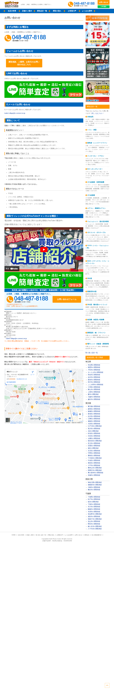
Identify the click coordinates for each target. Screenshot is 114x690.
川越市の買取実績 (94, 397)
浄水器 (89, 278)
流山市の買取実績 (94, 521)
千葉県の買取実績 (94, 497)
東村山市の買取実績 (95, 468)
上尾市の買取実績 (94, 392)
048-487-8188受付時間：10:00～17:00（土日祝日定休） (27, 299)
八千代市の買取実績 (95, 529)
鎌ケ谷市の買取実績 (95, 526)
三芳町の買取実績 (94, 387)
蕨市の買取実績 (93, 394)
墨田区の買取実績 (94, 463)
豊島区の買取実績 (94, 455)
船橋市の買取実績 (94, 509)
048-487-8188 (25, 38)
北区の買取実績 (93, 431)
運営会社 (86, 535)
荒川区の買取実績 (94, 428)
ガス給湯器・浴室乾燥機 (95, 182)
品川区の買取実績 (94, 416)
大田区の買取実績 (94, 423)
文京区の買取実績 (94, 450)
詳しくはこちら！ (98, 113)
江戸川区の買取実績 (95, 426)
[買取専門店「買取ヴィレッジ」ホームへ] (11, 7)
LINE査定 (103, 6)
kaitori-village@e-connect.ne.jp (14, 113)
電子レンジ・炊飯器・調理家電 (98, 344)
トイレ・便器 (91, 130)
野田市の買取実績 (94, 524)
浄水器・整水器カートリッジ (97, 304)
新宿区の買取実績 (94, 414)
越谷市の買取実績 (94, 399)
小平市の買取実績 (94, 465)
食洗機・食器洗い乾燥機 (95, 319)
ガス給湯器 (91, 195)
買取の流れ (57, 11)
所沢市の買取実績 (94, 382)
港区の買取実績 (93, 448)
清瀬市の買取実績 (94, 475)
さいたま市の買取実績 (95, 372)
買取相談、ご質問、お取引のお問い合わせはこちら (24, 63)
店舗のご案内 (27, 11)
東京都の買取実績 (94, 406)
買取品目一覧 (42, 11)
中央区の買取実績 (94, 460)
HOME (14, 535)
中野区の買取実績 (94, 453)
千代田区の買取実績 (95, 458)
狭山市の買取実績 (94, 389)
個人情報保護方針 (97, 535)
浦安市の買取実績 (94, 516)
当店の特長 (12, 11)
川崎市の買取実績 (94, 487)
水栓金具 (90, 116)
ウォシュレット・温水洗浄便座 (98, 221)
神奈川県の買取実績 (95, 482)
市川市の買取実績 (94, 506)
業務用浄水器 (91, 291)
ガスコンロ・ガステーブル (96, 232)
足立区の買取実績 (94, 443)
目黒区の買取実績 (94, 445)
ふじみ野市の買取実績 (95, 384)
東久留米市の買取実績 (95, 472)
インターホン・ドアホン (95, 156)
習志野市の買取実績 (95, 514)
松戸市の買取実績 (94, 499)
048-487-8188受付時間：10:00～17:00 (81, 4)
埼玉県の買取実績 (94, 365)
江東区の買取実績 (94, 418)
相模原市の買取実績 (95, 485)
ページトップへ (107, 685)
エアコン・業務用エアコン (96, 208)
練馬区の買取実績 (94, 409)
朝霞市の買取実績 (94, 367)
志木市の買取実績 (94, 377)
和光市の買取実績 (94, 374)
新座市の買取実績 (94, 379)
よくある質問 (87, 11)
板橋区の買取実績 (94, 411)
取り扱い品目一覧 (92, 352)
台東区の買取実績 (94, 438)
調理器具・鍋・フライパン (96, 332)
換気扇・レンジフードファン (97, 143)
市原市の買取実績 (94, 511)
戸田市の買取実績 (94, 370)
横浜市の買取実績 (94, 489)
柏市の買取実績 (93, 502)
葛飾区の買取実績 (94, 421)
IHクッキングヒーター (95, 169)
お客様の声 (72, 11)
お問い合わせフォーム (67, 299)
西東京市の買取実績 (95, 470)
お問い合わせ (103, 2)
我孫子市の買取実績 (95, 519)
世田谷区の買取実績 (95, 441)
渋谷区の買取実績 (94, 436)
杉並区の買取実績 (94, 433)
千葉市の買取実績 (94, 504)
